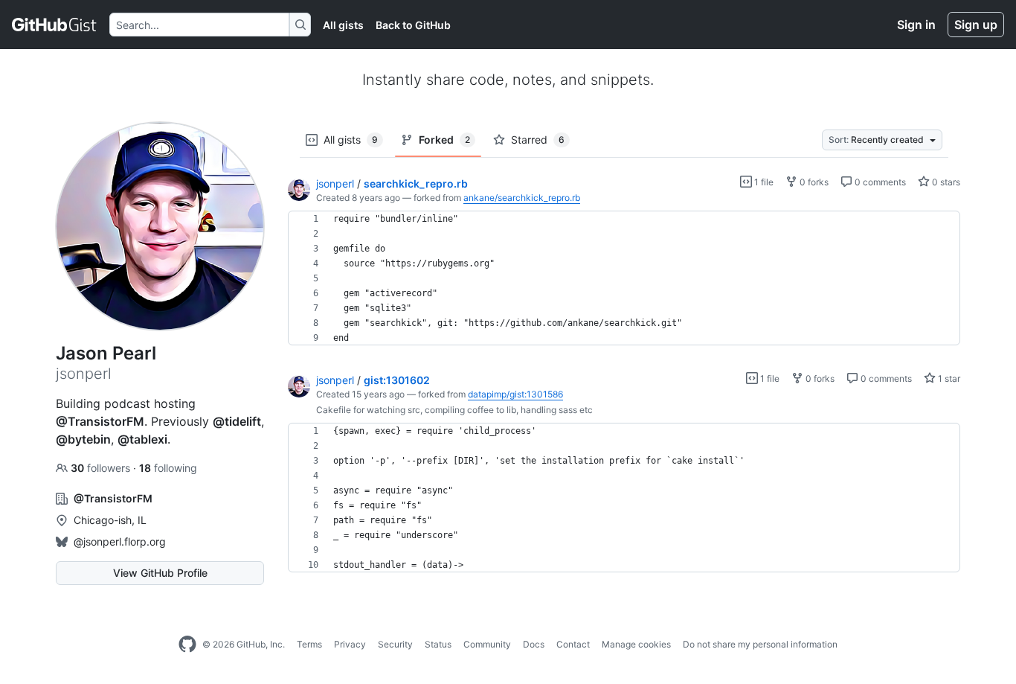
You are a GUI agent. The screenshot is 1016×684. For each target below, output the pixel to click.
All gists (343, 25)
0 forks (813, 182)
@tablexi (142, 439)
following (168, 467)
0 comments (879, 182)
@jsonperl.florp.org (120, 541)
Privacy (350, 644)
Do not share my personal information (760, 644)
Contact (573, 644)
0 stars (945, 182)
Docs (533, 644)
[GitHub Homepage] (187, 644)
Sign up (975, 24)
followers (102, 467)
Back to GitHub (413, 25)
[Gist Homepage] (54, 24)
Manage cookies (636, 644)
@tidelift (237, 421)
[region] (624, 278)
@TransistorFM (100, 421)
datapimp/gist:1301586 (515, 394)
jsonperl (335, 183)
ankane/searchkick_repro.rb (521, 197)
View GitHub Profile (160, 572)
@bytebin (83, 439)
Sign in (916, 24)
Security (395, 644)
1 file (763, 182)
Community (487, 644)
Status (438, 644)
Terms (309, 644)
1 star (948, 378)
